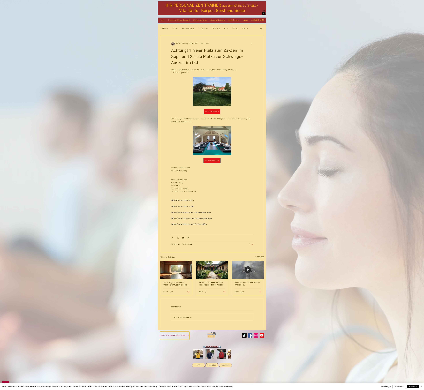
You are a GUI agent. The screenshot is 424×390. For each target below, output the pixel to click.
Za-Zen (175, 29)
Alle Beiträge (164, 29)
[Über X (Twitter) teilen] (178, 238)
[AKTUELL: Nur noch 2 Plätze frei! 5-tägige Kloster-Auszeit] (212, 270)
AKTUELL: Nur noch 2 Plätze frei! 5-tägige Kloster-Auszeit (211, 284)
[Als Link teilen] (188, 238)
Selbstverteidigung (188, 29)
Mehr (243, 29)
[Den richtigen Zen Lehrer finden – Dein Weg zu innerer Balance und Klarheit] (176, 270)
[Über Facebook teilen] (172, 238)
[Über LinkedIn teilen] (183, 238)
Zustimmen (413, 386)
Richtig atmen (203, 29)
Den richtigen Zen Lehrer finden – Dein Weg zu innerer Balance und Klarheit (175, 284)
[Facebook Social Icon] (250, 335)
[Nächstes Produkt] (227, 354)
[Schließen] (421, 386)
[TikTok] (244, 335)
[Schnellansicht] (198, 354)
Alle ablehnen (399, 386)
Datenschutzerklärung (225, 386)
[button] (264, 12)
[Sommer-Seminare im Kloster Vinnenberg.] (248, 270)
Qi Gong (235, 29)
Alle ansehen (259, 257)
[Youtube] (262, 335)
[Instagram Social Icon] (256, 335)
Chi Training (216, 29)
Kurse (226, 29)
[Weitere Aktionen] (251, 43)
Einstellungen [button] (386, 386)
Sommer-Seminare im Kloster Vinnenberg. (247, 284)
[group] (212, 354)
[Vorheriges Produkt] (196, 354)
